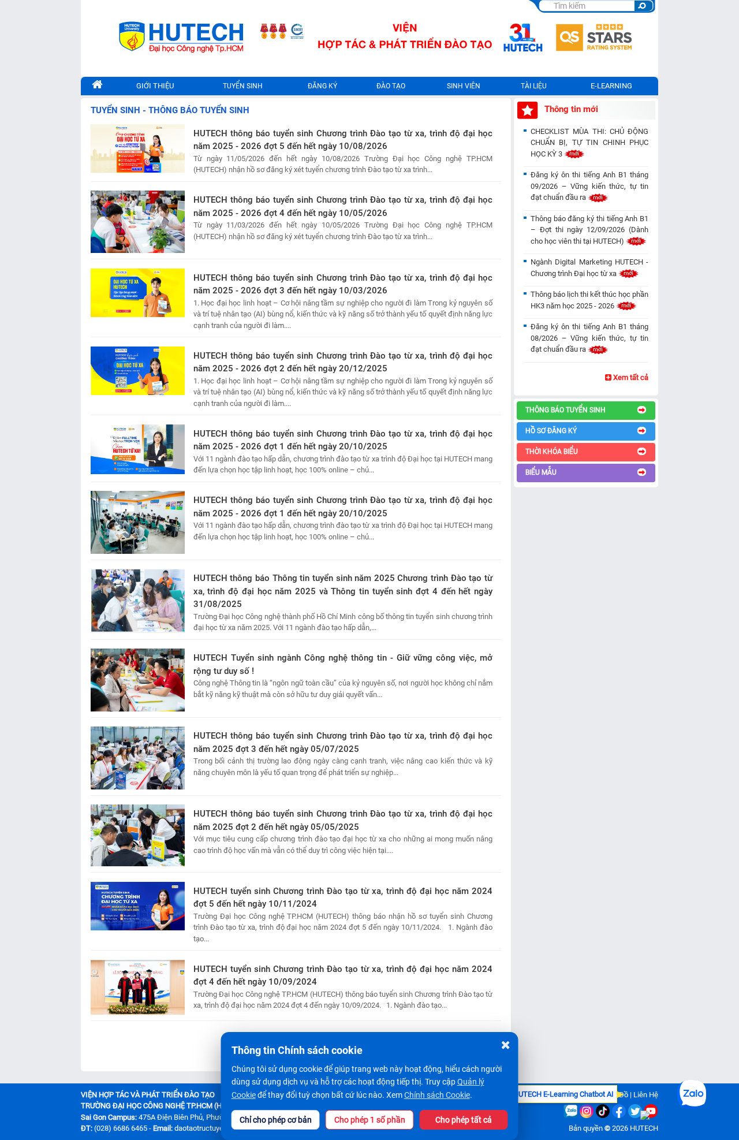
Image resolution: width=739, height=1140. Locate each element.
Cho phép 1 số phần (369, 1119)
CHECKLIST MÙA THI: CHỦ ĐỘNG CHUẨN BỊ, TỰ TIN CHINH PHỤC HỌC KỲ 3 (589, 142)
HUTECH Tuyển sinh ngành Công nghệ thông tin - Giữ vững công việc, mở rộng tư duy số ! (342, 664)
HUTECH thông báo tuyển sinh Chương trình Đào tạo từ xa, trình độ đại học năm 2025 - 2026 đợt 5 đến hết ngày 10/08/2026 (342, 140)
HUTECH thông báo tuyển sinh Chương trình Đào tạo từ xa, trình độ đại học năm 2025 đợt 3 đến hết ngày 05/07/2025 (342, 742)
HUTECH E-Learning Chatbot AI (563, 1094)
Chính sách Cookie (437, 1095)
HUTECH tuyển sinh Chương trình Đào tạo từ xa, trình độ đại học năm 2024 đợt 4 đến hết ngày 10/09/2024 (342, 976)
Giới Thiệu (155, 85)
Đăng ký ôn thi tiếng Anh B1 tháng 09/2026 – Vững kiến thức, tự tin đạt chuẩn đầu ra (589, 186)
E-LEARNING (611, 85)
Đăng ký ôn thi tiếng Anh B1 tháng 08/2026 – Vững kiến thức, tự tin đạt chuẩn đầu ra (589, 337)
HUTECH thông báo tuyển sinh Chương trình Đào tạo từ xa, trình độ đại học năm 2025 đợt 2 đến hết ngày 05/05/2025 (342, 820)
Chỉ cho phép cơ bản (276, 1119)
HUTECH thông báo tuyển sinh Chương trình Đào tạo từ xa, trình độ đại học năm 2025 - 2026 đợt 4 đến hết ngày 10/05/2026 (342, 206)
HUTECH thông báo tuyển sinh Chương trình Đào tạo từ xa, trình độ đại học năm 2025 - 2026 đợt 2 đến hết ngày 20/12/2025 (342, 362)
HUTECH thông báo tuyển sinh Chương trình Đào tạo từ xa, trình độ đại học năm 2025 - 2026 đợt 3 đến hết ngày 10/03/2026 (342, 284)
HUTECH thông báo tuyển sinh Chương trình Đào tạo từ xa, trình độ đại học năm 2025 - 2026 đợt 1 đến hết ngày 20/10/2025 (342, 440)
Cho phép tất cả (463, 1119)
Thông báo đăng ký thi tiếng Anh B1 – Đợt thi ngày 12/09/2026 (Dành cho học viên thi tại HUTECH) (589, 229)
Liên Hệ (645, 1094)
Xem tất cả (629, 377)
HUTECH (644, 1128)
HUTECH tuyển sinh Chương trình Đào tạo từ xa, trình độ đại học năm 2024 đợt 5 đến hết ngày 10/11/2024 (342, 898)
